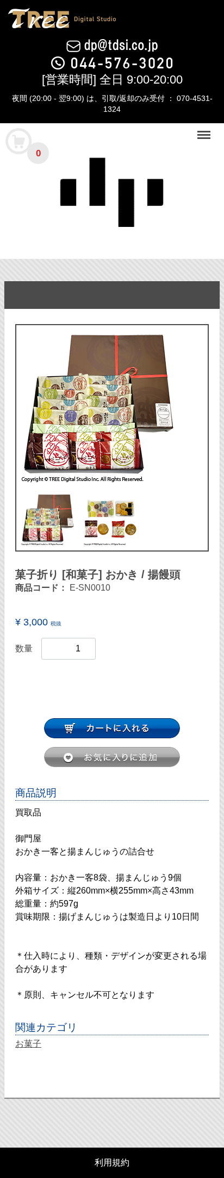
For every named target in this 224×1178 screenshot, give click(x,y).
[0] (19, 141)
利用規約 (112, 1162)
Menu (205, 129)
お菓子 (28, 1043)
